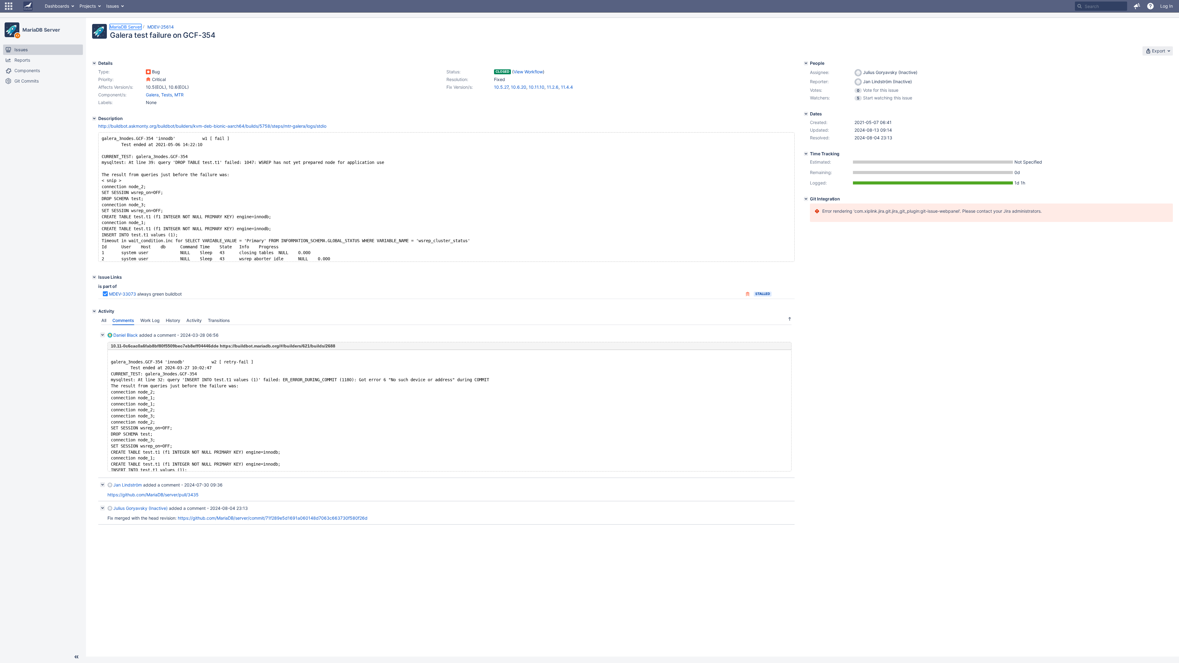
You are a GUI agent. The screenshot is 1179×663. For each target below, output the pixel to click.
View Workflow (528, 71)
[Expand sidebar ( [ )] (76, 656)
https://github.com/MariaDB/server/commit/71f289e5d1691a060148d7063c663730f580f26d (273, 518)
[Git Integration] (806, 199)
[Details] (94, 63)
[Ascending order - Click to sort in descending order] (789, 319)
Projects (88, 6)
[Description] (94, 118)
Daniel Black (125, 335)
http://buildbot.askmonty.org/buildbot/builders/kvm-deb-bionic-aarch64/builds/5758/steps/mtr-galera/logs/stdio (212, 126)
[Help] (1150, 6)
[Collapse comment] (102, 334)
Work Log (150, 320)
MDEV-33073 (122, 294)
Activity (194, 320)
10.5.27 (501, 87)
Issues (112, 6)
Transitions (219, 320)
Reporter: (819, 81)
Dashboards (57, 6)
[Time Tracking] (806, 154)
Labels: (105, 102)
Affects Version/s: (115, 87)
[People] (806, 63)
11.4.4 (567, 87)
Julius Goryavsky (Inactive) (140, 508)
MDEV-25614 (160, 26)
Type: (104, 71)
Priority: (106, 79)
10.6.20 (518, 87)
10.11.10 (536, 87)
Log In (1166, 6)
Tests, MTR (172, 94)
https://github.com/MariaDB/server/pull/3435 (153, 494)
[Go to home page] (28, 6)
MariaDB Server (41, 30)
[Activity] (94, 311)
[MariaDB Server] (12, 29)
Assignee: (819, 72)
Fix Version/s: (459, 87)
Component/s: (112, 94)
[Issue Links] (94, 277)
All (103, 320)
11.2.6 (552, 87)
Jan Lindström (127, 484)
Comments (123, 320)
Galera (152, 94)
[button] (8, 6)
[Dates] (806, 114)
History (173, 320)
